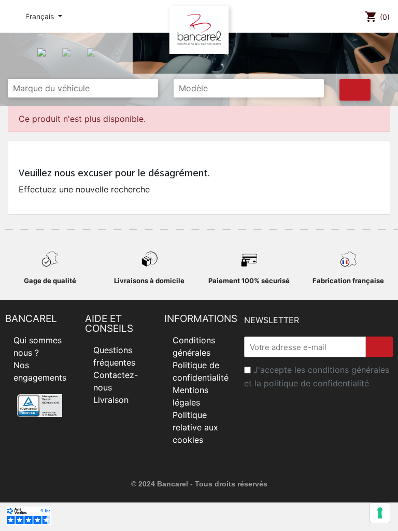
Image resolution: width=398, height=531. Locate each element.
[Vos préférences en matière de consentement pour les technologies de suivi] (380, 513)
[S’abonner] (379, 347)
